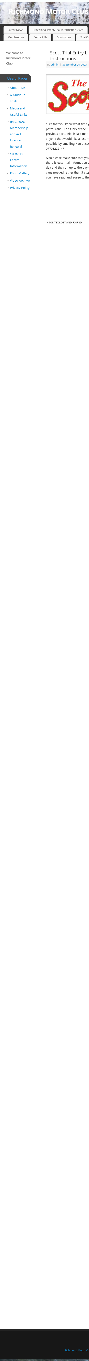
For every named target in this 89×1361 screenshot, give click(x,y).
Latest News (15, 30)
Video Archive (20, 180)
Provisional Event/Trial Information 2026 (58, 30)
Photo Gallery (19, 173)
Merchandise (16, 37)
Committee (64, 37)
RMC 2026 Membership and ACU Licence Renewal (19, 134)
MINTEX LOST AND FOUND (64, 222)
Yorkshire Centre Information (18, 159)
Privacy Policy (20, 188)
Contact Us (40, 37)
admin (55, 64)
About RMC (18, 88)
